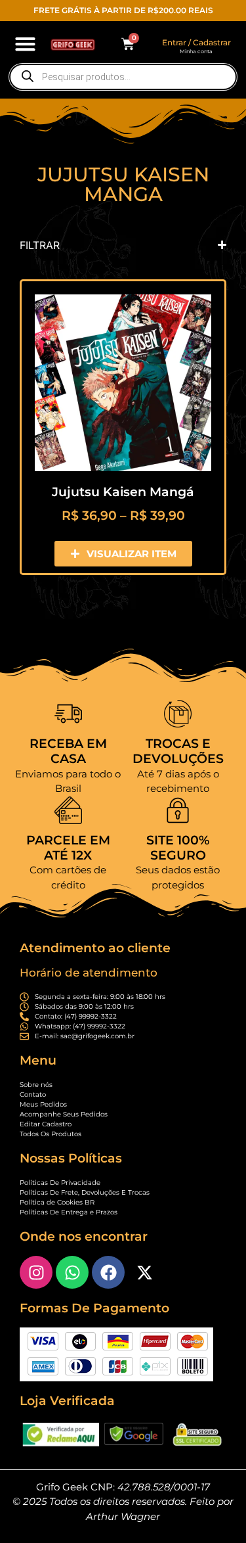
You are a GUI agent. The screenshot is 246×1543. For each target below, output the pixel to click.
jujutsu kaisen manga (123, 184)
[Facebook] (108, 1272)
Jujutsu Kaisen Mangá (123, 491)
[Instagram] (36, 1272)
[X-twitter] (144, 1272)
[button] (25, 44)
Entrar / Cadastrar (196, 42)
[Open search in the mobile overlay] (123, 77)
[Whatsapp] (72, 1272)
